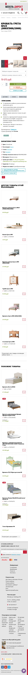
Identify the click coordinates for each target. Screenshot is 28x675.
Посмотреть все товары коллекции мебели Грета (13, 354)
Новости (12, 571)
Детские (4, 621)
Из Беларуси (21, 624)
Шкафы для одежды (12, 629)
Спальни (4, 619)
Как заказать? (23, 1)
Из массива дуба (21, 621)
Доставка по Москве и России (14, 579)
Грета (11, 147)
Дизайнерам (13, 569)
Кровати (8, 152)
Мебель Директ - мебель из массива (13, 654)
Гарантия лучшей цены (12, 590)
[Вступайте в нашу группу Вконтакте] (2, 667)
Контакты (12, 572)
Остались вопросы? (7, 543)
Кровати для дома (12, 625)
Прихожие (5, 622)
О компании (13, 567)
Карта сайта (4, 651)
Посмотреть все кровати (10, 536)
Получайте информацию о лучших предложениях (14, 549)
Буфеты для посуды (12, 618)
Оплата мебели (10, 581)
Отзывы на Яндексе (12, 607)
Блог (7, 588)
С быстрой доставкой (21, 629)
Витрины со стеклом (12, 632)
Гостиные (4, 617)
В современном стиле (22, 633)
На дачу (20, 626)
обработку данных (15, 554)
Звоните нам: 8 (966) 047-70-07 (10, 546)
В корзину (19, 84)
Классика (9, 149)
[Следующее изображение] (24, 47)
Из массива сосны (21, 618)
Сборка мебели (10, 583)
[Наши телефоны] (22, 13)
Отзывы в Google (12, 609)
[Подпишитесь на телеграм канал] (9, 667)
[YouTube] (5, 667)
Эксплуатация (9, 586)
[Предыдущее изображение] (3, 47)
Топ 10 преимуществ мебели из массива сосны (15, 647)
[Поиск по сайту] (18, 13)
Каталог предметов (9, 13)
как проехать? (12, 604)
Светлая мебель (4, 625)
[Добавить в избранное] (3, 177)
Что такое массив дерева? (13, 643)
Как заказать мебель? (12, 585)
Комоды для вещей (12, 621)
